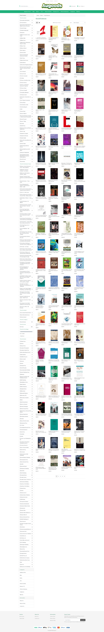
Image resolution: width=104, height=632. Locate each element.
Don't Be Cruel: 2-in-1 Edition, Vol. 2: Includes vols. (41, 432)
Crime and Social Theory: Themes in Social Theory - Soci (41, 324)
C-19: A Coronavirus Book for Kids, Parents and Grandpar (41, 216)
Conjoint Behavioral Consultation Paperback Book (53, 270)
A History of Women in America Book (40, 56)
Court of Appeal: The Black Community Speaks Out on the (67, 306)
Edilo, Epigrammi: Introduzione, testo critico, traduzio (67, 450)
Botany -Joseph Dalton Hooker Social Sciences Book (79, 181)
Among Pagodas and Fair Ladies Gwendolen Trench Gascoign (79, 92)
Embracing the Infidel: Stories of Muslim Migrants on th (41, 468)
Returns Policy (22, 603)
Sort (71, 22)
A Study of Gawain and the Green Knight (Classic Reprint (79, 56)
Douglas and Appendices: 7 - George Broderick (54, 432)
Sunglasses (72, 11)
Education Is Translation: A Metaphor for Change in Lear (79, 450)
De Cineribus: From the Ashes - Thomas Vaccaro (79, 360)
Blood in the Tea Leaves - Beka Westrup (53, 181)
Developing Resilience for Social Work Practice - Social (67, 378)
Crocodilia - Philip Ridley (53, 323)
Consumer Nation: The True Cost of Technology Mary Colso (79, 270)
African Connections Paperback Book (65, 74)
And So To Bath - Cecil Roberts (40, 110)
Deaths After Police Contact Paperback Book (41, 378)
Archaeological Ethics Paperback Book (78, 110)
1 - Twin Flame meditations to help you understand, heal (41, 38)
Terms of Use (52, 616)
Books (37, 11)
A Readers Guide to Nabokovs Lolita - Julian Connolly (53, 56)
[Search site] (20, 6)
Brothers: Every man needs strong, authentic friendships (41, 198)
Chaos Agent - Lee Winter (66, 215)
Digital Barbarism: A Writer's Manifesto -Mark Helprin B (41, 396)
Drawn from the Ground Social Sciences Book (66, 432)
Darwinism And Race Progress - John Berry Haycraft (40, 360)
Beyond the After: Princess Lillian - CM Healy (54, 164)
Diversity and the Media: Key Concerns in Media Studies (41, 415)
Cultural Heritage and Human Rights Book (79, 324)
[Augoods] (52, 6)
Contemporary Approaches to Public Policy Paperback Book (41, 288)
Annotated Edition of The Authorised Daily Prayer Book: (53, 111)
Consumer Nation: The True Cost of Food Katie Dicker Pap (67, 270)
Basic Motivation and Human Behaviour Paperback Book (41, 147)
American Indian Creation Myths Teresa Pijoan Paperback (53, 92)
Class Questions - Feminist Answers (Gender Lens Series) (79, 234)
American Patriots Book (66, 91)
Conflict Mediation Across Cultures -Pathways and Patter (79, 252)
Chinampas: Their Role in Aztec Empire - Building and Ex (41, 234)
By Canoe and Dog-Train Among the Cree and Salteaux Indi (66, 198)
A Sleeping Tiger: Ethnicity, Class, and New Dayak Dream (67, 56)
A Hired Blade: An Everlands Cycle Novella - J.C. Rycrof (79, 38)
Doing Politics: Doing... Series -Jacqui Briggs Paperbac (79, 415)
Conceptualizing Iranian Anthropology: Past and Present (66, 252)
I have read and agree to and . (75, 621)
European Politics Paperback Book (79, 468)
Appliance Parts (27, 11)
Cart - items (81, 6)
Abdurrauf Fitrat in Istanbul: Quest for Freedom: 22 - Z (41, 74)
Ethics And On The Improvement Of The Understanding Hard (53, 468)
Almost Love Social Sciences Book (41, 92)
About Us (21, 600)
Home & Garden (48, 11)
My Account (22, 616)
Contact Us (22, 606)
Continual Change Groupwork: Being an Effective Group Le (40, 306)
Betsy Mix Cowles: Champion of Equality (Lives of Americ (79, 147)
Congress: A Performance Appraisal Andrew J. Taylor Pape (41, 270)
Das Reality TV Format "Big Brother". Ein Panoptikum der (54, 360)
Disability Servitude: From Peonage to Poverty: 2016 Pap (66, 397)
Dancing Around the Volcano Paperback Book (67, 342)
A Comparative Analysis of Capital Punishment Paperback (53, 38)
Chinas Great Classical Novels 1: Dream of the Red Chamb (54, 234)
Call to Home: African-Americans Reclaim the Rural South (54, 216)
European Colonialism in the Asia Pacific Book (67, 468)
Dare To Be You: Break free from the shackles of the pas (79, 342)
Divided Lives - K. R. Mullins (54, 414)
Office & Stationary (64, 11)
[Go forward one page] (64, 476)
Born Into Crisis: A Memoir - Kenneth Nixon (67, 181)
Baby (34, 11)
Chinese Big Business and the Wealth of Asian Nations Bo (67, 234)
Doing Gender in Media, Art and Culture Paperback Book (67, 415)
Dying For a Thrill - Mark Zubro (40, 450)
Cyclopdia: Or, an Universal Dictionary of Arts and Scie (54, 342)
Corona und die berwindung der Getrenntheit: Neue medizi (54, 306)
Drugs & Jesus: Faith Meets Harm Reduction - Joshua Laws (79, 432)
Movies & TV (55, 11)
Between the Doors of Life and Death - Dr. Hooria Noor (41, 164)
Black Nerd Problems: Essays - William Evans (79, 164)
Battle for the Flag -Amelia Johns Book (53, 147)
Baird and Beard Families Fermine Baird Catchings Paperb (78, 129)
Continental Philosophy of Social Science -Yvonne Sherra (79, 288)
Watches (78, 11)
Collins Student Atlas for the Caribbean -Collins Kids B (54, 252)
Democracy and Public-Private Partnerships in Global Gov (53, 378)
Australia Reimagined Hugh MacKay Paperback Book (67, 129)
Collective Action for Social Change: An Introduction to (41, 252)
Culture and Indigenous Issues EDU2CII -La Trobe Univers (41, 342)
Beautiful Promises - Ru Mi (66, 146)
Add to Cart (41, 35)
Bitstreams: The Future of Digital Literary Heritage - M (67, 164)
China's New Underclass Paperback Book (78, 216)
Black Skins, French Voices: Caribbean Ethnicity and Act (41, 181)
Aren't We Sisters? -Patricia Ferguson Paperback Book (41, 129)
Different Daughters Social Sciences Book (79, 378)
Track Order (22, 618)
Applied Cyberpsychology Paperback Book (66, 110)
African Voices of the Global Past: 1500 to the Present (79, 74)
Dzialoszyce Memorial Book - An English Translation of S (54, 450)
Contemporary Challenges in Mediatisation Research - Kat (54, 288)
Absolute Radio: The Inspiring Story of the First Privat (53, 74)
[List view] (39, 23)
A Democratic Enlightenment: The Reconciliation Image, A (66, 38)
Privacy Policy (52, 618)
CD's (42, 11)
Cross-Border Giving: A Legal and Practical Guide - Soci (67, 324)
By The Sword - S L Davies (79, 197)
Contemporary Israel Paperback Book (65, 288)
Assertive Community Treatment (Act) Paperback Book (54, 129)
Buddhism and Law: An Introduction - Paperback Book (53, 198)
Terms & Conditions (76, 621)
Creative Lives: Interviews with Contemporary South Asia (79, 306)
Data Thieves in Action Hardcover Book (66, 360)
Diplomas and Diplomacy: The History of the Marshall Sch (54, 396)
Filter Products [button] (23, 15)
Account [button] (73, 6)
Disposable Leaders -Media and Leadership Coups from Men (79, 397)
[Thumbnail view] (37, 23)
